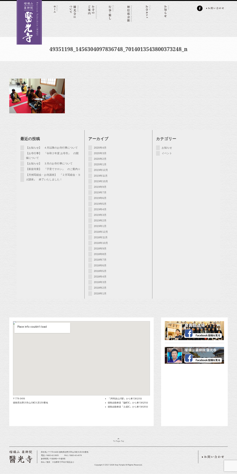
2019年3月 (100, 214)
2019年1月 (100, 226)
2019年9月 (100, 186)
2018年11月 (101, 237)
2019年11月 (101, 175)
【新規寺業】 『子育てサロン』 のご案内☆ (53, 169)
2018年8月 (100, 254)
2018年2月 (100, 287)
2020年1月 (100, 164)
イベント (167, 153)
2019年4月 (100, 209)
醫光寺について (74, 13)
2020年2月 (100, 158)
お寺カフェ (148, 13)
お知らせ (166, 13)
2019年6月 (100, 198)
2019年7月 (100, 192)
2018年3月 (100, 282)
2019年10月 (101, 181)
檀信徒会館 (129, 13)
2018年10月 (101, 242)
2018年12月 (101, 231)
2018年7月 (100, 259)
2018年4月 (100, 276)
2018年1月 (100, 293)
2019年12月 (101, 169)
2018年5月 (100, 271)
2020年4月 (100, 147)
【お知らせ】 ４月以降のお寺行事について (52, 147)
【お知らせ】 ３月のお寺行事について (49, 163)
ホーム (55, 13)
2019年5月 (100, 203)
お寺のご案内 (92, 13)
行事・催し (111, 13)
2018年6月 (100, 265)
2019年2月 (100, 220)
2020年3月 (100, 153)
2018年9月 (100, 248)
